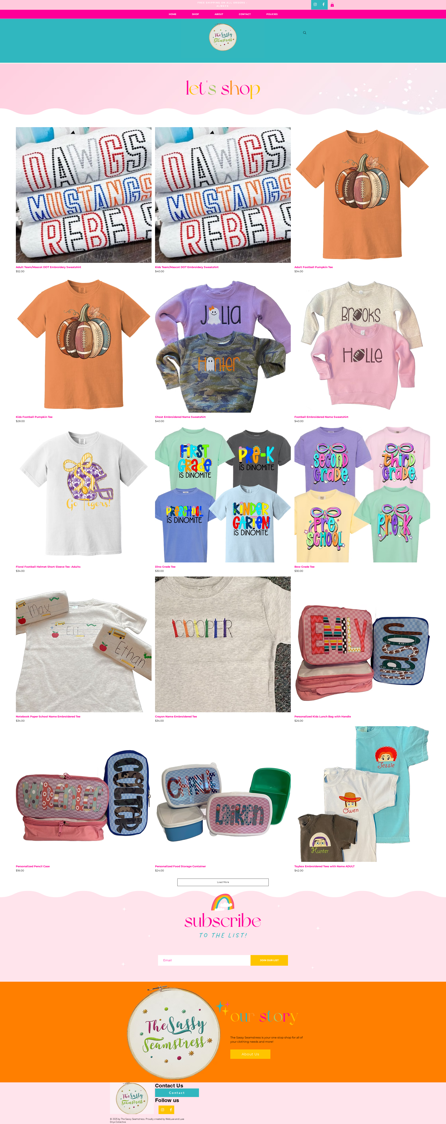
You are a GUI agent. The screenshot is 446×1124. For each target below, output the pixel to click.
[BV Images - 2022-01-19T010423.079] (323, 4)
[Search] (304, 32)
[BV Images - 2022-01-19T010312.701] (315, 4)
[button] (332, 5)
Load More (223, 882)
